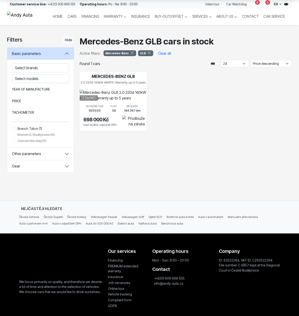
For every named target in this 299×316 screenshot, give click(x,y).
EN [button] (276, 4)
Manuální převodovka (243, 217)
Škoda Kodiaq (76, 217)
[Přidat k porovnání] (142, 97)
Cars (72, 16)
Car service (274, 16)
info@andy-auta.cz (168, 283)
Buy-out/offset (169, 16)
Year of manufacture (31, 89)
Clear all (164, 53)
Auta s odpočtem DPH (66, 223)
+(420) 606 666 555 (61, 4)
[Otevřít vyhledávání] (286, 4)
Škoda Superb (53, 217)
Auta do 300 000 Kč (99, 223)
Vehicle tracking (120, 294)
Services (200, 16)
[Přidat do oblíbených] (135, 97)
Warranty (113, 16)
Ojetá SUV (155, 217)
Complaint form (120, 300)
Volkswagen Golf (132, 217)
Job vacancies (119, 283)
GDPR (112, 306)
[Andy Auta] (24, 16)
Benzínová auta (172, 223)
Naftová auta (148, 223)
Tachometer (23, 112)
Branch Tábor (30, 129)
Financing (90, 16)
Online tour (116, 289)
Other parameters (26, 153)
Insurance (140, 16)
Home (58, 16)
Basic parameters (26, 53)
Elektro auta (126, 223)
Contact (250, 16)
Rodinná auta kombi (180, 217)
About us (224, 16)
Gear (16, 166)
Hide (68, 40)
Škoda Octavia (29, 217)
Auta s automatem (210, 217)
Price (16, 101)
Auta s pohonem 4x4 (33, 223)
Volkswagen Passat (104, 217)
